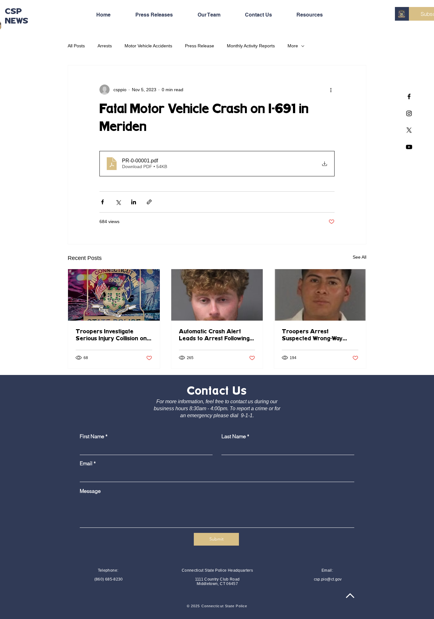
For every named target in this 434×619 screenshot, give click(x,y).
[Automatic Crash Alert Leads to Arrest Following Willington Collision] (217, 295)
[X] (409, 130)
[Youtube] (409, 147)
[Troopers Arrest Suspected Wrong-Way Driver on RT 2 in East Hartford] (320, 295)
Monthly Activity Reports (251, 45)
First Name (92, 436)
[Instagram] (409, 113)
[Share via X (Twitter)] (118, 202)
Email (86, 463)
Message (90, 490)
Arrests (105, 45)
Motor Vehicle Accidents (148, 45)
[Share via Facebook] (102, 202)
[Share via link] (149, 202)
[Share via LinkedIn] (134, 202)
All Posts (76, 45)
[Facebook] (409, 96)
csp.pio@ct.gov (328, 579)
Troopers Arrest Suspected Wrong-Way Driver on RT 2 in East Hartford (313, 335)
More (293, 45)
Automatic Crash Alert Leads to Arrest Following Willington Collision (214, 335)
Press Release (199, 45)
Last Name (233, 436)
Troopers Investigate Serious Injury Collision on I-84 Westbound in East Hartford (114, 335)
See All (359, 257)
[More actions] (331, 89)
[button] (317, 15)
